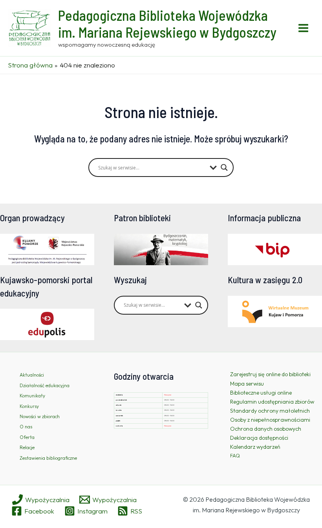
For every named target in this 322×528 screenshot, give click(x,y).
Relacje (27, 447)
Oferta (27, 437)
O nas (26, 427)
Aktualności (32, 375)
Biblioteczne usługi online (261, 392)
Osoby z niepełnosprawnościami (270, 419)
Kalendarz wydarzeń (255, 446)
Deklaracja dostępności (259, 437)
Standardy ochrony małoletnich (270, 410)
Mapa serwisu (247, 383)
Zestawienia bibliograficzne (48, 458)
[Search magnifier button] (224, 167)
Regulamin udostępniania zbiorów (272, 401)
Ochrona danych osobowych (265, 428)
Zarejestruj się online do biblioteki (270, 374)
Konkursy (29, 406)
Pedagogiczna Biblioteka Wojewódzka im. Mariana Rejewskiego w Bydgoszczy (167, 23)
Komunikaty (32, 396)
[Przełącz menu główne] (304, 28)
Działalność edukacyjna (45, 385)
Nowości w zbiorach (40, 416)
